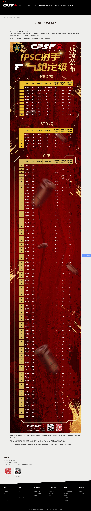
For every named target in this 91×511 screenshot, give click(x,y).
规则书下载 (56, 5)
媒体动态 (63, 5)
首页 (20, 5)
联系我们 (70, 5)
